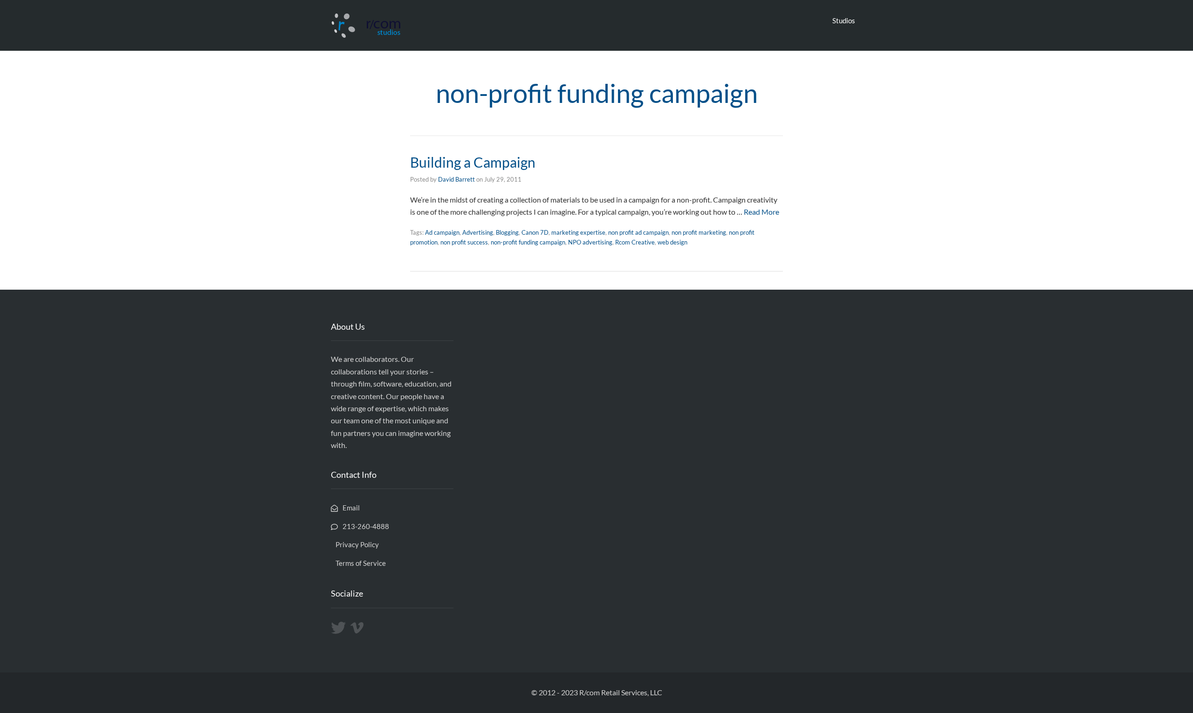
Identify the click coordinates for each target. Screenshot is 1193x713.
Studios (843, 20)
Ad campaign (442, 232)
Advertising (477, 232)
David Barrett (456, 179)
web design (672, 242)
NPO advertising (590, 242)
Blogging (507, 232)
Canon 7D (535, 232)
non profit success (464, 242)
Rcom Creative (635, 242)
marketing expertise (578, 232)
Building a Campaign (472, 162)
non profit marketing (699, 232)
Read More (761, 211)
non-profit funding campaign (528, 242)
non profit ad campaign (638, 232)
